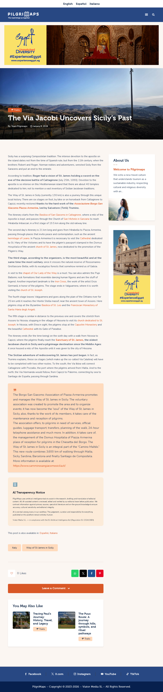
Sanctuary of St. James (69, 340)
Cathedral (85, 238)
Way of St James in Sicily (40, 547)
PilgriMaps (39, 686)
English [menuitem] (68, 3)
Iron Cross (60, 281)
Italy (14, 547)
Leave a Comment (54, 588)
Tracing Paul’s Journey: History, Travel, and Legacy (43, 618)
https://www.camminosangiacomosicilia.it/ (39, 466)
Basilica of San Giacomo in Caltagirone (60, 215)
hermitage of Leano (18, 238)
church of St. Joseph (31, 290)
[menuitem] (68, 3)
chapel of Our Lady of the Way (40, 273)
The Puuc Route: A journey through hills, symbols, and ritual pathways (87, 623)
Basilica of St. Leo (51, 305)
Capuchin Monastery (86, 324)
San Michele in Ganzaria (76, 219)
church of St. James (46, 247)
